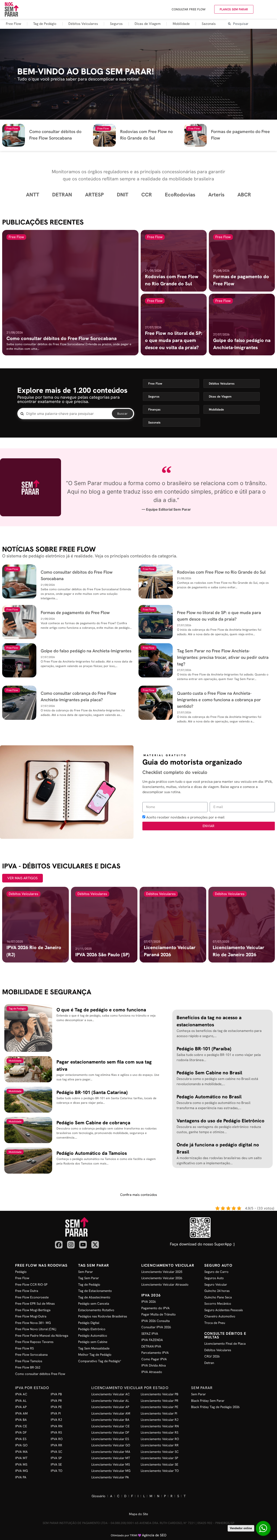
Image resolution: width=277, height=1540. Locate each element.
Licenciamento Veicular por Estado (130, 1387)
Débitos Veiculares (83, 23)
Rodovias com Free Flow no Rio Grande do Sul (221, 572)
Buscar (122, 413)
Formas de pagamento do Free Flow (75, 612)
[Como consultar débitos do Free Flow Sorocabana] (70, 292)
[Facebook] (59, 1244)
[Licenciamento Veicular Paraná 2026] (173, 924)
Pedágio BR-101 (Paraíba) (204, 1049)
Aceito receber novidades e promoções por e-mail (185, 817)
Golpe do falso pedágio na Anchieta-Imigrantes (86, 651)
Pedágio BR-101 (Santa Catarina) (92, 1092)
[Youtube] (83, 1244)
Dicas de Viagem (148, 23)
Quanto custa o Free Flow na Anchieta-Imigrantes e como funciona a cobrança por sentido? (219, 699)
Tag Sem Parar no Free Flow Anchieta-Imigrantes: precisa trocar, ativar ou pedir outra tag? (223, 657)
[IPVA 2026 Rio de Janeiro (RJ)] (35, 924)
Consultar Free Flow (189, 9)
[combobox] (251, 23)
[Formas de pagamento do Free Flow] (242, 261)
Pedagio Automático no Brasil (209, 1097)
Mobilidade (181, 23)
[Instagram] (71, 1244)
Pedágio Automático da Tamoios (91, 1153)
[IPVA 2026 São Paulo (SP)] (104, 924)
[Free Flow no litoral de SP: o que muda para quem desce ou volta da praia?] (174, 324)
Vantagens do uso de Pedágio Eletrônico (220, 1121)
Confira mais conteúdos (138, 1194)
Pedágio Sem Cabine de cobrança (93, 1123)
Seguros (116, 23)
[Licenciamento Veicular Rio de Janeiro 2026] (241, 924)
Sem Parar (202, 1387)
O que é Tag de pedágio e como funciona (101, 1010)
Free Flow (13, 23)
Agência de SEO (154, 1535)
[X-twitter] (95, 1244)
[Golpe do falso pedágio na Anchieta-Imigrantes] (242, 324)
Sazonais (209, 23)
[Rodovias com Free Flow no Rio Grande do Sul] (174, 261)
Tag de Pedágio (44, 23)
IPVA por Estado (32, 1387)
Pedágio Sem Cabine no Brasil (209, 1073)
